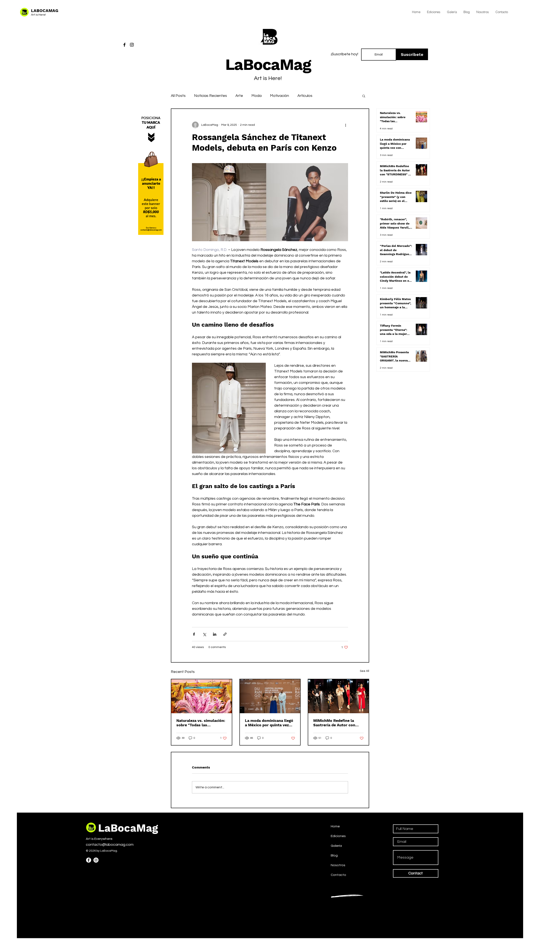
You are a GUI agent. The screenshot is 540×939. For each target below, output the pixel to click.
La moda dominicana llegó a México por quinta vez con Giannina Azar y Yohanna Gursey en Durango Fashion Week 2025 (269, 722)
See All (364, 671)
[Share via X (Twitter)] (204, 634)
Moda (256, 96)
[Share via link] (225, 634)
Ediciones (338, 836)
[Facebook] (124, 44)
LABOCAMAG (44, 10)
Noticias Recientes (210, 96)
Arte (239, 96)
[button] (364, 95)
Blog (334, 855)
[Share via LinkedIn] (215, 634)
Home (335, 826)
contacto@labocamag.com (110, 845)
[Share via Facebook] (194, 634)
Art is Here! (38, 14)
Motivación (279, 96)
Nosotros (338, 865)
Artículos (304, 96)
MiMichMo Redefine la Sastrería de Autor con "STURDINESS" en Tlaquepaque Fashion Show (334, 722)
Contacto (338, 875)
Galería (336, 845)
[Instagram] (131, 44)
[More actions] (345, 124)
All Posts (178, 96)
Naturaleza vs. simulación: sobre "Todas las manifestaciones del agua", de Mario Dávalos (200, 722)
